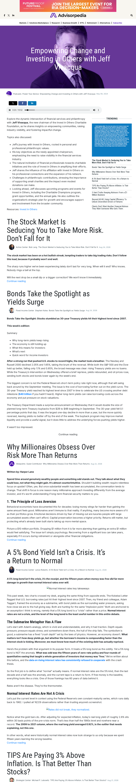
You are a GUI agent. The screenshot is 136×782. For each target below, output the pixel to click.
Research (56, 23)
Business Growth (70, 23)
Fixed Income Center (25, 310)
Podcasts (17, 94)
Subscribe (117, 23)
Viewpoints (20, 464)
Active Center (22, 247)
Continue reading (16, 281)
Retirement (92, 23)
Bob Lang (33, 247)
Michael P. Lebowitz (40, 780)
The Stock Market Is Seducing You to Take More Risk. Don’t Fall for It (68, 247)
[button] (13, 103)
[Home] (68, 15)
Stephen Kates (41, 310)
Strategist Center (23, 780)
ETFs (82, 23)
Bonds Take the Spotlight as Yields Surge (67, 310)
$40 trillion (25, 394)
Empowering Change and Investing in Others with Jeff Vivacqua (67, 94)
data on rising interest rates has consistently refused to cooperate (67, 660)
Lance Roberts (41, 570)
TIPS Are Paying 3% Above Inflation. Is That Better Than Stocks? (78, 780)
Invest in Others (28, 209)
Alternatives (105, 23)
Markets (22, 23)
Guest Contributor (34, 464)
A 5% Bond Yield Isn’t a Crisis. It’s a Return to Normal (71, 570)
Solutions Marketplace (39, 23)
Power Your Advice (30, 94)
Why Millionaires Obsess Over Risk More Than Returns (66, 464)
